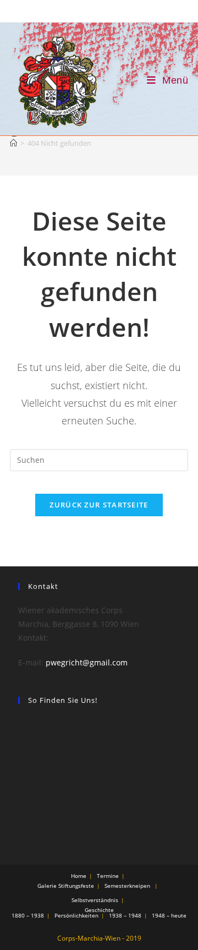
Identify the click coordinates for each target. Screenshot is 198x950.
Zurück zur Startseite (99, 505)
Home (78, 876)
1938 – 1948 (125, 915)
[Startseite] (13, 143)
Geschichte (99, 910)
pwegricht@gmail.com (87, 662)
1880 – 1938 (28, 915)
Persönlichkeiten (76, 915)
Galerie (47, 885)
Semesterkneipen (127, 885)
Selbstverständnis (95, 900)
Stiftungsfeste (76, 885)
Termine (108, 876)
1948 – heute (169, 915)
